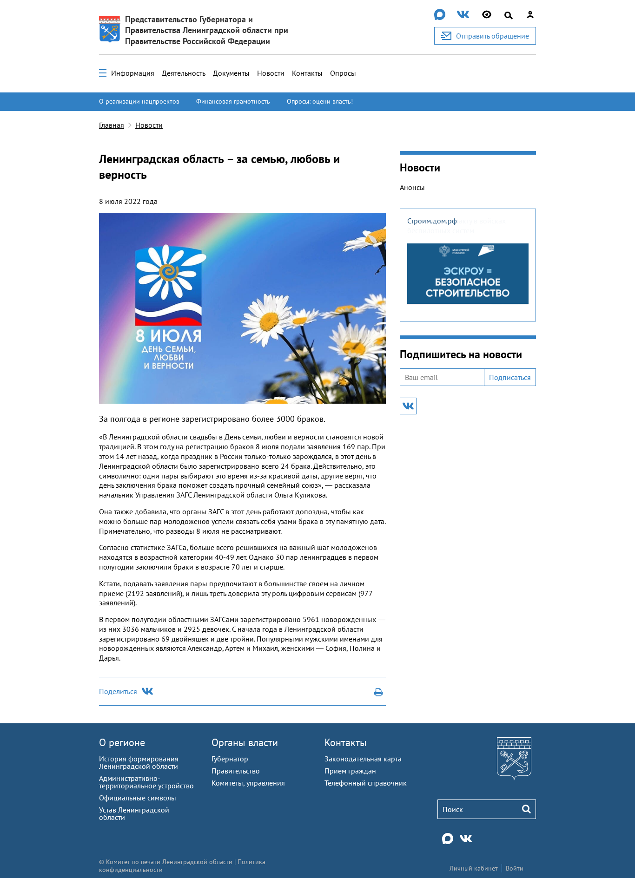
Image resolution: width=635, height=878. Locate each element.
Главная (111, 125)
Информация (132, 73)
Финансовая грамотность (233, 101)
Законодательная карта (363, 758)
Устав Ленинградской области (134, 813)
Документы (231, 73)
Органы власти (245, 742)
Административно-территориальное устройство (146, 781)
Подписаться (510, 377)
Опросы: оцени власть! (320, 101)
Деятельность (183, 73)
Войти (514, 868)
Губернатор (230, 758)
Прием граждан (350, 770)
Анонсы (412, 187)
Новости (270, 73)
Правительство (236, 770)
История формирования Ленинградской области (139, 762)
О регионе (122, 742)
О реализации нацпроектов (139, 101)
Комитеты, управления (248, 782)
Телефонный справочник (365, 782)
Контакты (307, 73)
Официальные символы (137, 797)
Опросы (343, 73)
